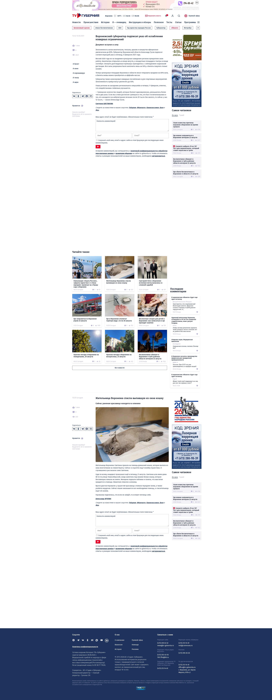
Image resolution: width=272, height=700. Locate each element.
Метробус (188, 28)
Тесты (169, 22)
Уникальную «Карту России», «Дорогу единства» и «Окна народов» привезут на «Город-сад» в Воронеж (86, 284)
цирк (76, 82)
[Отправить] (98, 146)
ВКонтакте (141, 108)
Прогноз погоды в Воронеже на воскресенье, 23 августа (119, 356)
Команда (135, 645)
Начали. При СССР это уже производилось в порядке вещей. (184, 365)
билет (76, 64)
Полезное (159, 22)
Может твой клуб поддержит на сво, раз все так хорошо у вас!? (185, 382)
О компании (119, 640)
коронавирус (79, 73)
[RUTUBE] (92, 640)
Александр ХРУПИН (103, 499)
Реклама (135, 649)
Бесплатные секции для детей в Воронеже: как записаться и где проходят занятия (152, 321)
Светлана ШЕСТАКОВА (104, 104)
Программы (190, 22)
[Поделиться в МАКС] (87, 96)
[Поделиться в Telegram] (82, 96)
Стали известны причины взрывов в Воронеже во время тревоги (185, 125)
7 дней (181, 115)
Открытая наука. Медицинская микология (182, 340)
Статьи (178, 22)
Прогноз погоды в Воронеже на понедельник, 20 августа (86, 356)
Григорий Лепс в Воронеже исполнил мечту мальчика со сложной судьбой (150, 283)
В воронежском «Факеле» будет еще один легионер (184, 298)
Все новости (120, 368)
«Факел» (174, 28)
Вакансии (119, 645)
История (118, 649)
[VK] (83, 640)
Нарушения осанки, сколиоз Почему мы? (185, 347)
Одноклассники (152, 108)
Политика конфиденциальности (85, 647)
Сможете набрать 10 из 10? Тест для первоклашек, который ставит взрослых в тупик (186, 148)
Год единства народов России (139, 28)
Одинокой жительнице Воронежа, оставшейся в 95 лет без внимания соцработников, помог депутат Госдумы (183, 320)
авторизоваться (158, 156)
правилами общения (123, 153)
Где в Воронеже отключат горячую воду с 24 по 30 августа (119, 320)
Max (97, 110)
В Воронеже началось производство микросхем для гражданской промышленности (184, 358)
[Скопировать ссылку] (91, 96)
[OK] (87, 640)
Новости (76, 22)
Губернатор (161, 28)
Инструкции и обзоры (140, 22)
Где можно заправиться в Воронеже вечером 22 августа (185, 136)
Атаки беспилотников (104, 28)
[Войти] (172, 16)
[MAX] (97, 640)
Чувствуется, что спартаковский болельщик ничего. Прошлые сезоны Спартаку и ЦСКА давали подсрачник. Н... (184, 306)
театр (76, 78)
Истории (105, 22)
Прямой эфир (194, 16)
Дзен (161, 108)
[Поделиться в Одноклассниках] (78, 96)
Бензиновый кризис (82, 28)
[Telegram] (78, 640)
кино (76, 68)
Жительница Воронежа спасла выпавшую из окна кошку (118, 282)
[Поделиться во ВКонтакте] (74, 96)
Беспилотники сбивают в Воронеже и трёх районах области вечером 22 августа (184, 161)
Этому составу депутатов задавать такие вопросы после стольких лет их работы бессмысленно (185, 329)
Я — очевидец (119, 22)
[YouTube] (101, 640)
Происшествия (91, 22)
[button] (198, 28)
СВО (119, 28)
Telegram (132, 108)
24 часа (175, 115)
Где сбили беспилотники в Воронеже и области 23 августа (185, 173)
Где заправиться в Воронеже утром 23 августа (85, 320)
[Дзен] (73, 640)
